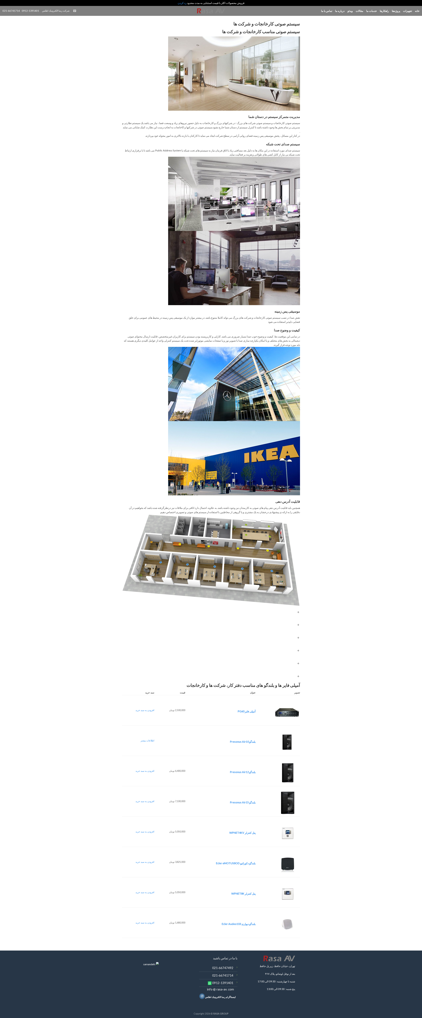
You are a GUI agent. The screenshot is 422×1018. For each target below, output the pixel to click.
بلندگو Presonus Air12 (243, 772)
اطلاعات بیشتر (147, 740)
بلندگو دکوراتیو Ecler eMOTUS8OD (236, 863)
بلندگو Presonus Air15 (243, 802)
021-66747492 (222, 968)
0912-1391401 (222, 983)
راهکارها (384, 10)
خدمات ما (371, 10)
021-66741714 (222, 975)
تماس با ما (326, 10)
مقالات (359, 10)
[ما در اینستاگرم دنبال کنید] (202, 996)
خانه (417, 10)
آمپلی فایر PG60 (247, 711)
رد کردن (182, 2)
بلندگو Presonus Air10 (243, 741)
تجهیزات (407, 10)
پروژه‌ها (396, 10)
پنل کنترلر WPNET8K (243, 893)
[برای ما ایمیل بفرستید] (74, 10)
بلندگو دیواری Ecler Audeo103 (239, 923)
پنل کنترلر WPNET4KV (242, 832)
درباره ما (340, 10)
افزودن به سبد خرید (145, 710)
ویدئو (350, 10)
